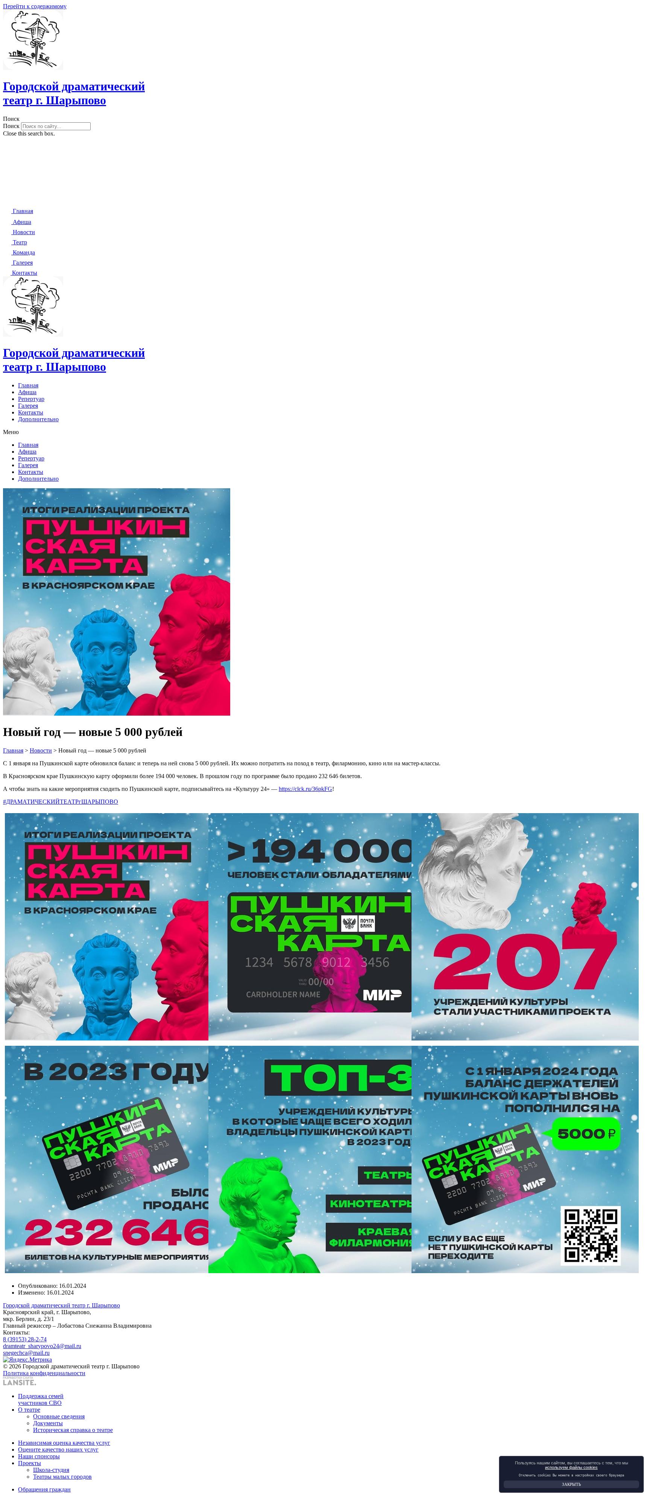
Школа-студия (51, 1470)
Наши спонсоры (39, 1456)
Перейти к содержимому (35, 6)
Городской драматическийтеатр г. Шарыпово (74, 93)
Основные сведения (59, 1416)
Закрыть (571, 1484)
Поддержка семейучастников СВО (41, 1399)
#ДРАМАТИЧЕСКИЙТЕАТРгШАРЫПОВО (60, 801)
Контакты (30, 412)
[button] (325, 119)
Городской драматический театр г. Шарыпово (61, 1305)
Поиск (11, 126)
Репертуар (31, 399)
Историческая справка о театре (73, 1430)
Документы (48, 1423)
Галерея (28, 405)
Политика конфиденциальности (44, 1373)
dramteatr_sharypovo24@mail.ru (42, 1346)
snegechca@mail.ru (26, 1353)
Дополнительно (38, 419)
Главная (28, 385)
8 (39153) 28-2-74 (25, 1339)
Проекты (29, 1463)
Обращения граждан (44, 1489)
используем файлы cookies (571, 1467)
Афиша (27, 392)
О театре (29, 1409)
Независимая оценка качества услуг (64, 1443)
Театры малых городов (62, 1476)
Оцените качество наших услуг (58, 1449)
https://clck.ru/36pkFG (305, 789)
